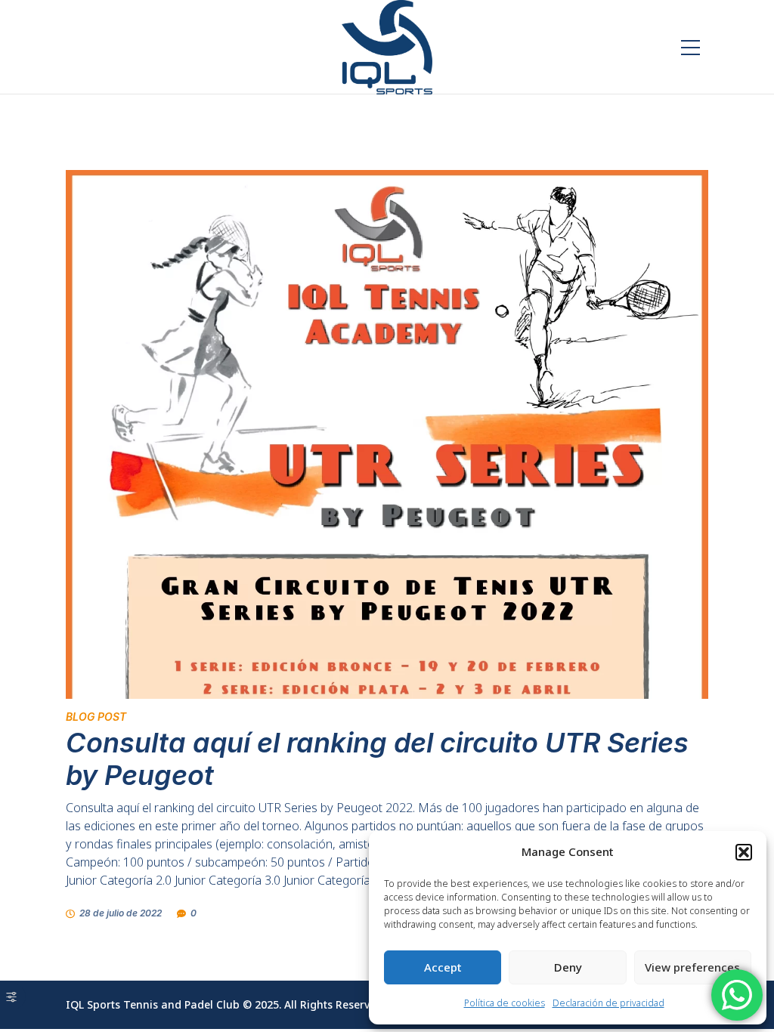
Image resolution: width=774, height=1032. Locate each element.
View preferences (692, 967)
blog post (96, 716)
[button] (743, 852)
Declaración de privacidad (608, 1002)
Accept (443, 967)
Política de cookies (504, 1002)
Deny (568, 967)
